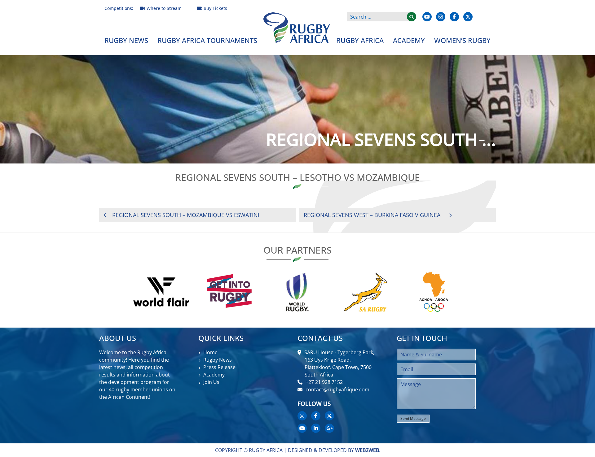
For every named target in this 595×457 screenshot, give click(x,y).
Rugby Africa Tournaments (207, 40)
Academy (409, 40)
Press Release (219, 367)
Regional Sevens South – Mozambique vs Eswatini (185, 215)
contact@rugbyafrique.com (337, 389)
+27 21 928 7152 (324, 382)
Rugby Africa (360, 40)
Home (210, 352)
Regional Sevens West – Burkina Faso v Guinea (372, 215)
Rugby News (126, 40)
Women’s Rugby (462, 40)
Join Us (211, 382)
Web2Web (367, 450)
